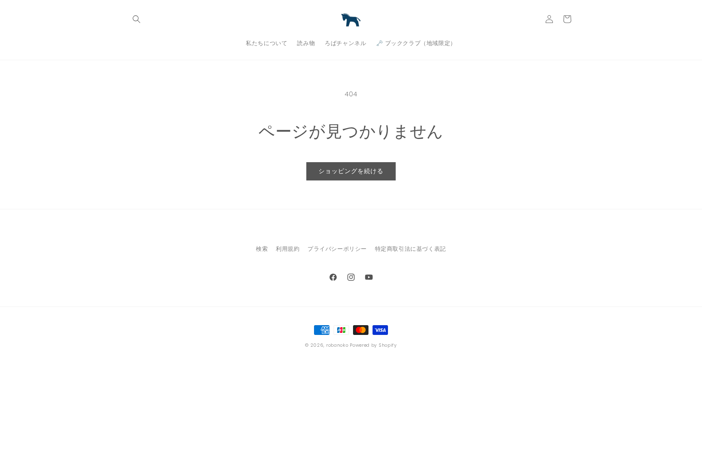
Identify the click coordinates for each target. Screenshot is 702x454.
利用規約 (287, 249)
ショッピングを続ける (351, 171)
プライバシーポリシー (337, 249)
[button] (136, 19)
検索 (262, 249)
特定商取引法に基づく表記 (410, 249)
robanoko (337, 345)
